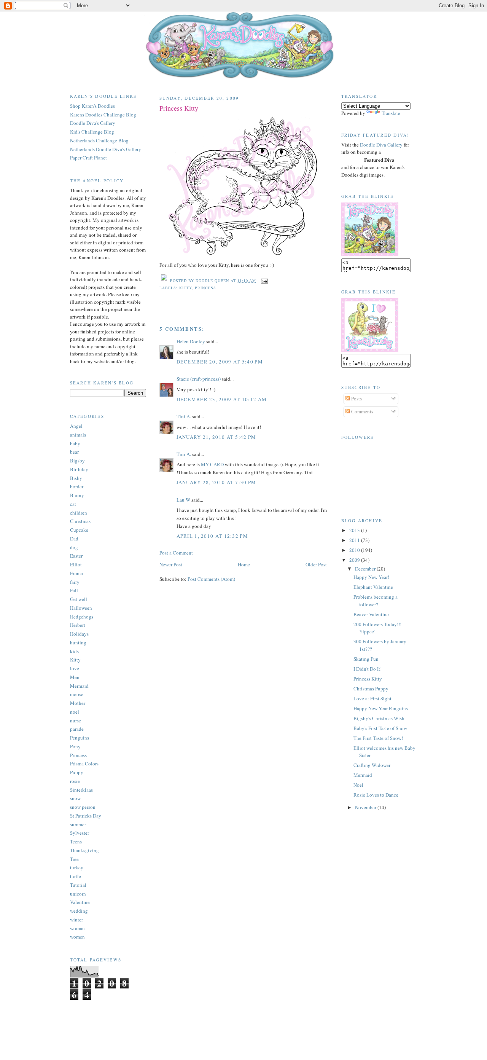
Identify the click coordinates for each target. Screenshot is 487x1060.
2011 (355, 540)
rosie (75, 781)
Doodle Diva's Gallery (92, 123)
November (366, 807)
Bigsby (77, 460)
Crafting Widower (371, 765)
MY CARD (213, 464)
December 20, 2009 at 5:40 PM (220, 361)
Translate (391, 113)
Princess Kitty (178, 108)
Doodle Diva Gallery (381, 144)
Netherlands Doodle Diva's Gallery (105, 149)
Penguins (79, 737)
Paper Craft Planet (88, 157)
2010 (355, 550)
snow (75, 798)
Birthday (79, 469)
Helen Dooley (191, 341)
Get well (78, 599)
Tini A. (184, 416)
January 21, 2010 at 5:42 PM (216, 437)
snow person (82, 806)
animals (78, 434)
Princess (78, 755)
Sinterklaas (81, 789)
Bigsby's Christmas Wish (378, 718)
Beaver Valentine (371, 614)
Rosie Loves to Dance (375, 794)
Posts (356, 398)
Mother (77, 703)
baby (75, 443)
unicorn (78, 893)
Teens (76, 841)
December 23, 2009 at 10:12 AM (222, 399)
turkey (76, 867)
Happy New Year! (371, 577)
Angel (76, 425)
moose (76, 694)
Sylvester (79, 832)
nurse (75, 720)
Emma (76, 573)
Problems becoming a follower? (375, 600)
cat (73, 504)
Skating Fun (366, 658)
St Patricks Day (85, 815)
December (366, 568)
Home (244, 564)
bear (74, 451)
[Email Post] (263, 280)
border (76, 486)
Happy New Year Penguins (380, 708)
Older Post (316, 564)
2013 (355, 530)
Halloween (81, 607)
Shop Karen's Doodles (92, 105)
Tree (74, 859)
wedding (79, 910)
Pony (75, 746)
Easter (76, 555)
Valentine (80, 902)
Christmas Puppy (370, 688)
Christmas (80, 521)
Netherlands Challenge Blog (99, 140)
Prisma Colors (84, 763)
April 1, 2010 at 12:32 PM (212, 535)
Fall (74, 590)
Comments (361, 411)
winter (76, 919)
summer (78, 824)
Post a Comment (176, 552)
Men (75, 677)
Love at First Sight (372, 698)
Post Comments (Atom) (211, 578)
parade (77, 728)
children (78, 512)
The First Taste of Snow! (378, 738)
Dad (74, 538)
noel (74, 711)
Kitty (75, 659)
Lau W (183, 499)
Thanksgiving (84, 850)
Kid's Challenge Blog (92, 131)
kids (74, 651)
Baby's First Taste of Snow (380, 728)
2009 (355, 559)
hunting (78, 642)
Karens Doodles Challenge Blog (103, 114)
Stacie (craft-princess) (199, 378)
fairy (75, 582)
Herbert (77, 625)
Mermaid (79, 685)
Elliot (76, 564)
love (74, 668)
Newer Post (170, 564)
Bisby (76, 478)
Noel (358, 784)
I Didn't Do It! (367, 668)
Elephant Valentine (373, 586)
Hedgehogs (81, 616)
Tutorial (78, 884)
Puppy (76, 772)
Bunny (77, 495)
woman (77, 928)
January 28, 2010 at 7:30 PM (216, 482)
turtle (75, 876)
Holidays (79, 633)
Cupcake (79, 529)
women (77, 936)
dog (74, 547)
